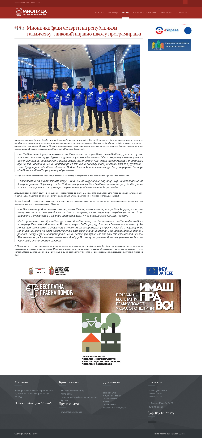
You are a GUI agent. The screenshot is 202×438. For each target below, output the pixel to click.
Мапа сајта (66, 393)
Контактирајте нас (22, 2)
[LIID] (101, 338)
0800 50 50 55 (37, 2)
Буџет (106, 401)
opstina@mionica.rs (158, 390)
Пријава (174, 433)
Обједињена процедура (114, 407)
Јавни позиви (109, 404)
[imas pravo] (101, 286)
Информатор (109, 392)
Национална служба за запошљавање (79, 396)
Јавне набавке (110, 398)
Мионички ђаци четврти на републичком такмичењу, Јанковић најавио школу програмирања (84, 30)
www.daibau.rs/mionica (71, 411)
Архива (64, 400)
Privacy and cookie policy (72, 390)
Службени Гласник (112, 395)
